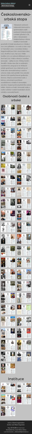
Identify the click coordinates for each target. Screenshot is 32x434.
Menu (29, 5)
